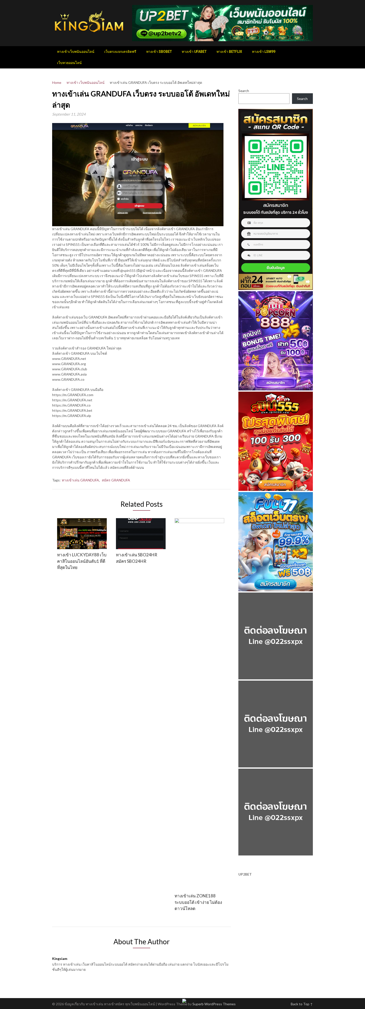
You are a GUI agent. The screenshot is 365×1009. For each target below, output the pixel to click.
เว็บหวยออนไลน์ (69, 63)
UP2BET (245, 874)
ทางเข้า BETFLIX (229, 52)
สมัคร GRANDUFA (116, 480)
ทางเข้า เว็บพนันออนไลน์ (86, 82)
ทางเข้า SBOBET (159, 52)
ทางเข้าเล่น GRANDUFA (80, 480)
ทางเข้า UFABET (194, 52)
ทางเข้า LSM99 (263, 52)
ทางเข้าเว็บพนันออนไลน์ (75, 52)
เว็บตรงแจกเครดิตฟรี (120, 52)
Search (243, 91)
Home (56, 82)
